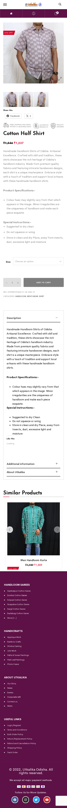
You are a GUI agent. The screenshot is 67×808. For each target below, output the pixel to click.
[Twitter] (36, 799)
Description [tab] (14, 318)
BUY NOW (51, 804)
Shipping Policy (14, 748)
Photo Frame (13, 664)
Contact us (12, 701)
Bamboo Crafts (14, 641)
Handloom (20, 296)
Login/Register (14, 725)
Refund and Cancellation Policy (21, 743)
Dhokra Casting (14, 646)
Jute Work (11, 650)
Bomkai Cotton (14, 595)
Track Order (12, 752)
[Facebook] (15, 799)
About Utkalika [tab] (16, 472)
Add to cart (43, 282)
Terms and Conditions (17, 729)
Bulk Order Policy (15, 734)
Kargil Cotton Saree (16, 609)
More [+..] (11, 618)
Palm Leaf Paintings (16, 659)
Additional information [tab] (20, 464)
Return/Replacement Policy (19, 738)
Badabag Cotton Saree (18, 613)
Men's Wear (32, 296)
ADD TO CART (16, 804)
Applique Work (14, 637)
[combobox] (38, 261)
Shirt (41, 296)
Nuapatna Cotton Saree (18, 604)
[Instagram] (25, 799)
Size (8, 261)
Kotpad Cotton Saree (17, 600)
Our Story (11, 683)
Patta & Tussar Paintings (18, 655)
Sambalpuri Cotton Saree (19, 591)
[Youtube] (47, 799)
